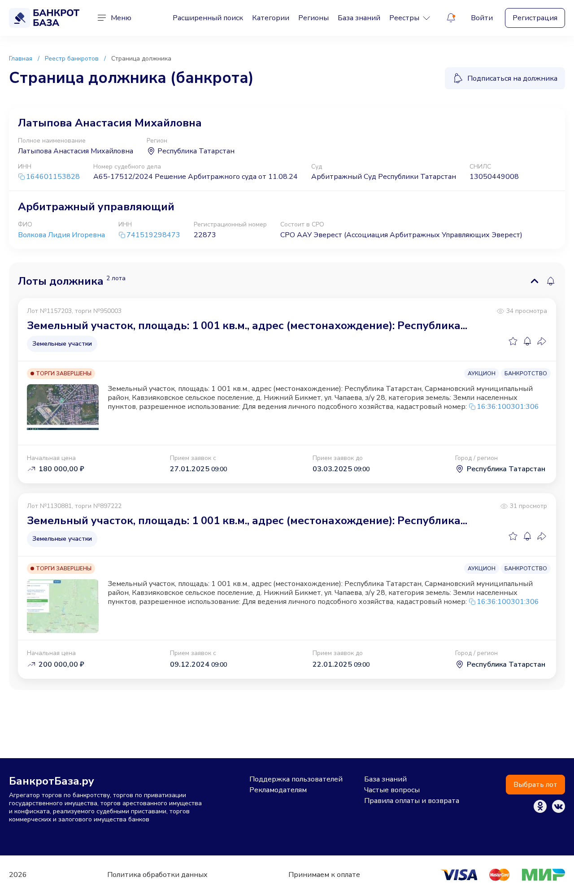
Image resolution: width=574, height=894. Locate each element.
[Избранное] (513, 341)
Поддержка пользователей (296, 779)
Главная (20, 58)
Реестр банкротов (72, 58)
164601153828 (53, 177)
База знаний (359, 17)
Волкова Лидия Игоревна (61, 234)
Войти (482, 17)
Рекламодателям (278, 790)
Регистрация (535, 18)
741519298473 (153, 235)
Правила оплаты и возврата (411, 800)
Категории (270, 17)
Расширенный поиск (208, 17)
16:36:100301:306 (508, 407)
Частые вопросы (392, 790)
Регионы (313, 17)
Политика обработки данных (157, 874)
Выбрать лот (535, 785)
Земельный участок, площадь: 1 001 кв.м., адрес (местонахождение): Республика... (247, 325)
